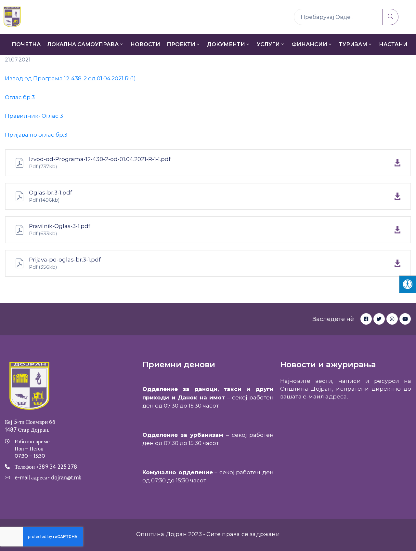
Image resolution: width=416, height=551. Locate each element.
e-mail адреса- (48, 477)
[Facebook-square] (366, 319)
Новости (145, 44)
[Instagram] (392, 319)
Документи (226, 44)
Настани (393, 44)
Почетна (26, 44)
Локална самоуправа (83, 44)
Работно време (32, 441)
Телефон (46, 467)
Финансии (309, 44)
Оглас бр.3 (20, 97)
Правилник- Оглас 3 (34, 116)
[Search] (390, 17)
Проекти (181, 44)
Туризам (353, 44)
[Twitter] (379, 319)
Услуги (268, 44)
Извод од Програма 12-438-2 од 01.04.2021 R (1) (70, 78)
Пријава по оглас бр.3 (36, 134)
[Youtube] (405, 319)
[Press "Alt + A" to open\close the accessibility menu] (407, 284)
